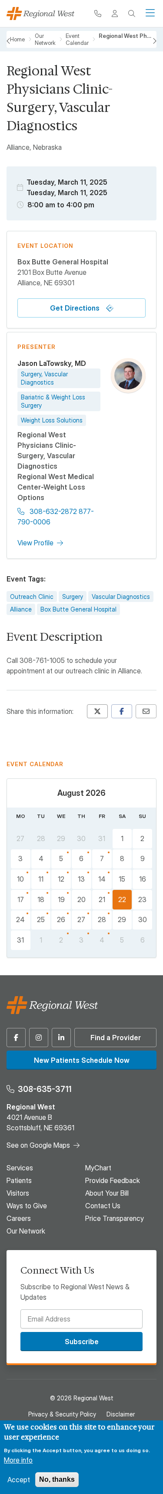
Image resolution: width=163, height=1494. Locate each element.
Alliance (21, 609)
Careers (19, 1218)
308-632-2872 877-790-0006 (55, 516)
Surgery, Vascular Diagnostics (44, 378)
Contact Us (102, 1205)
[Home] (40, 13)
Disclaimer (120, 1414)
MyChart (98, 1167)
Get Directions (75, 308)
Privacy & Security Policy (62, 1414)
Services (20, 1167)
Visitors (18, 1193)
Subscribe (82, 1341)
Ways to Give (27, 1205)
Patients (19, 1180)
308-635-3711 (44, 1089)
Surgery (72, 596)
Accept (18, 1479)
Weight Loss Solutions (52, 420)
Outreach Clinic (31, 596)
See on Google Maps (38, 1145)
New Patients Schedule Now (82, 1060)
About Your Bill (107, 1193)
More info (18, 1460)
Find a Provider (115, 1037)
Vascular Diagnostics (121, 596)
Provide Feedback (112, 1180)
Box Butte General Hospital (78, 609)
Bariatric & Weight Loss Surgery (53, 401)
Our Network (26, 1231)
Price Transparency (114, 1218)
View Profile (35, 542)
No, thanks (57, 1479)
